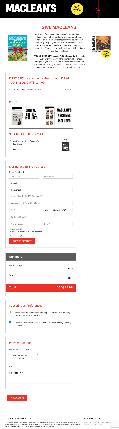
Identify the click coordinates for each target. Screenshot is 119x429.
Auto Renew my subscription (20, 356)
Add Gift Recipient (22, 241)
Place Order (17, 398)
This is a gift (17, 235)
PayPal (28, 350)
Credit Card (16, 350)
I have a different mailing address (27, 232)
